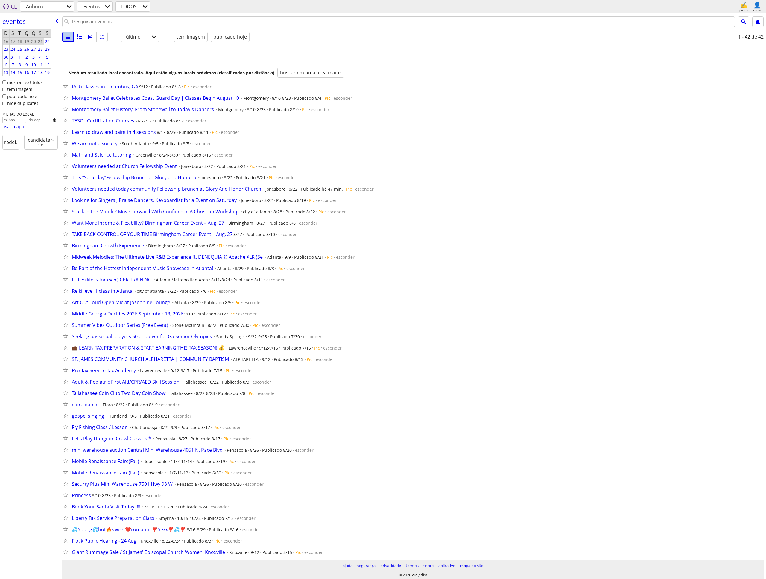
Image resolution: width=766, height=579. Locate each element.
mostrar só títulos (24, 82)
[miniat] (79, 37)
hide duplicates (22, 103)
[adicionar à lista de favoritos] (67, 86)
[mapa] (102, 37)
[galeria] (90, 37)
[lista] (68, 37)
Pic (187, 87)
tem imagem (19, 89)
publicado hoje (22, 96)
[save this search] (758, 21)
